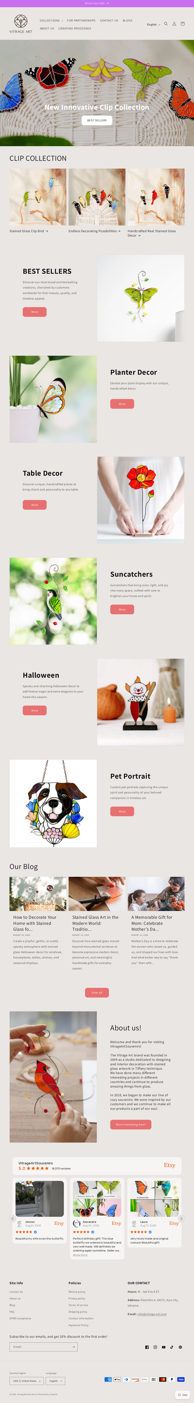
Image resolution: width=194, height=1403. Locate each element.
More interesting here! (131, 1124)
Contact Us (16, 1291)
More (34, 312)
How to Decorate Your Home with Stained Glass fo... (34, 923)
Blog (12, 1305)
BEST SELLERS (97, 120)
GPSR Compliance (20, 1318)
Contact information (81, 1318)
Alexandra (32, 1221)
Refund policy (77, 1291)
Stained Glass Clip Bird (26, 231)
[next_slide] (181, 1218)
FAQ (11, 1311)
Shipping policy (78, 1311)
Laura (86, 1221)
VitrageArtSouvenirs (27, 1394)
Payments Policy (78, 1325)
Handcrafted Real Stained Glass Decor (152, 233)
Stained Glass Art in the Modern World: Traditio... (95, 923)
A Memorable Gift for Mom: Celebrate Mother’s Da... (151, 923)
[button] (51, 20)
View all (97, 992)
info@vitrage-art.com (152, 1314)
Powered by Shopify (48, 1394)
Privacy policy (77, 1298)
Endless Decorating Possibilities (93, 231)
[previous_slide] (12, 1218)
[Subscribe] (73, 1346)
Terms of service (78, 1305)
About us (15, 1298)
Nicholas (146, 1221)
